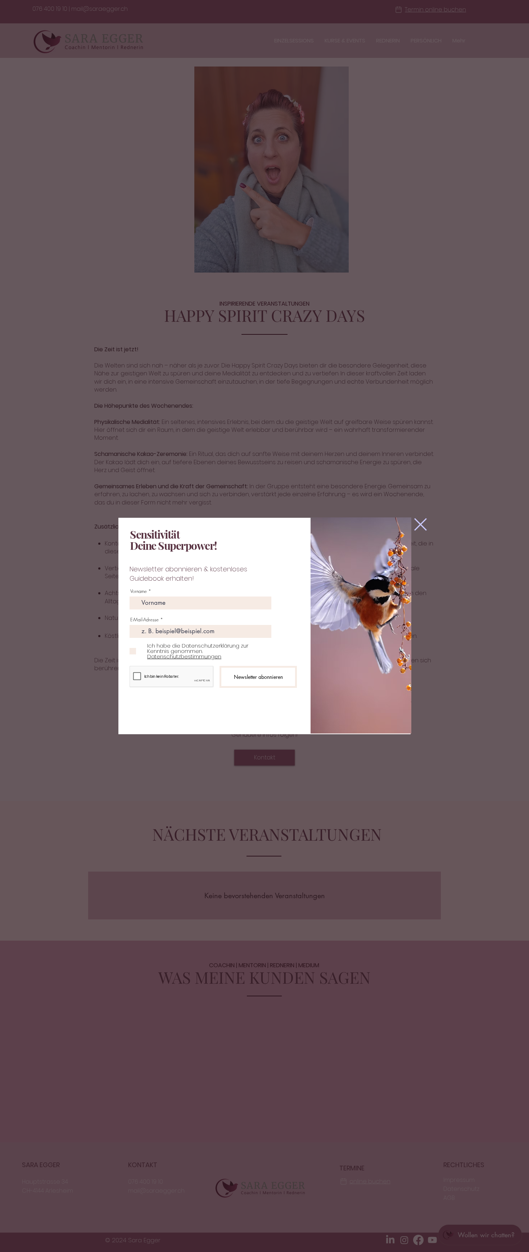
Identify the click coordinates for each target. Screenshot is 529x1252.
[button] (420, 524)
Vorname (138, 591)
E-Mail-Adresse (144, 619)
